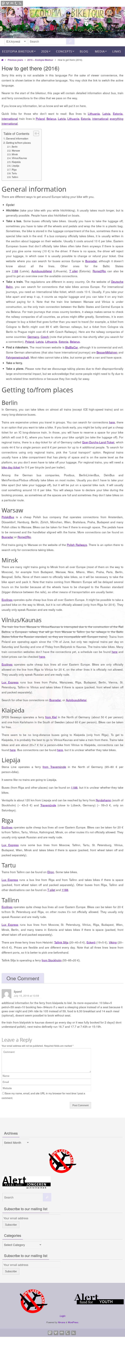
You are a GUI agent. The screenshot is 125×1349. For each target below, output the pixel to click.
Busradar (91, 261)
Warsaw (16, 150)
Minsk (15, 154)
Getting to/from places (18, 142)
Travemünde (48, 805)
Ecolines (7, 600)
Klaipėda (16, 162)
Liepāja (15, 165)
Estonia (85, 119)
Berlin (15, 146)
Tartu (14, 173)
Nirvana (61, 1322)
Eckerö (91, 942)
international (10, 119)
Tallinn (15, 177)
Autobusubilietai (41, 271)
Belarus (51, 119)
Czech (45, 337)
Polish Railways (77, 545)
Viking (113, 942)
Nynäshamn (103, 800)
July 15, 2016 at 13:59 (26, 995)
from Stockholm (52, 960)
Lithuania (94, 113)
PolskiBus (8, 517)
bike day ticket (11, 467)
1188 (15, 271)
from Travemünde (54, 767)
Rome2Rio (99, 271)
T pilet (73, 271)
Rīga (14, 169)
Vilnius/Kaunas (19, 158)
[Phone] (16, 3)
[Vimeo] (7, 3)
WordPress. (73, 1322)
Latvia (106, 113)
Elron (50, 872)
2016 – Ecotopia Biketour (40, 59)
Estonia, (118, 113)
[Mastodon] (3, 3)
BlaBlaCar (71, 347)
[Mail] (11, 3)
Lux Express (10, 682)
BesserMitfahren (107, 352)
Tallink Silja (61, 942)
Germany (33, 337)
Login (62, 1315)
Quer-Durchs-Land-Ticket (98, 442)
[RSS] (20, 3)
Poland (40, 119)
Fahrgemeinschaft (17, 357)
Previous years (15, 59)
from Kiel (51, 717)
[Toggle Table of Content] (34, 133)
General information (17, 138)
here (112, 422)
